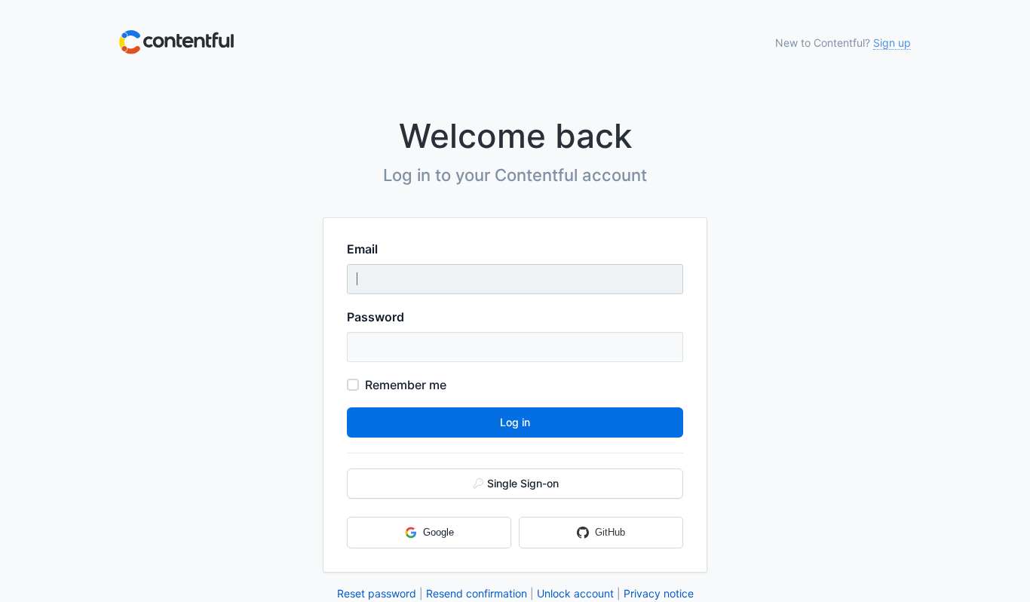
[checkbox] (353, 385)
